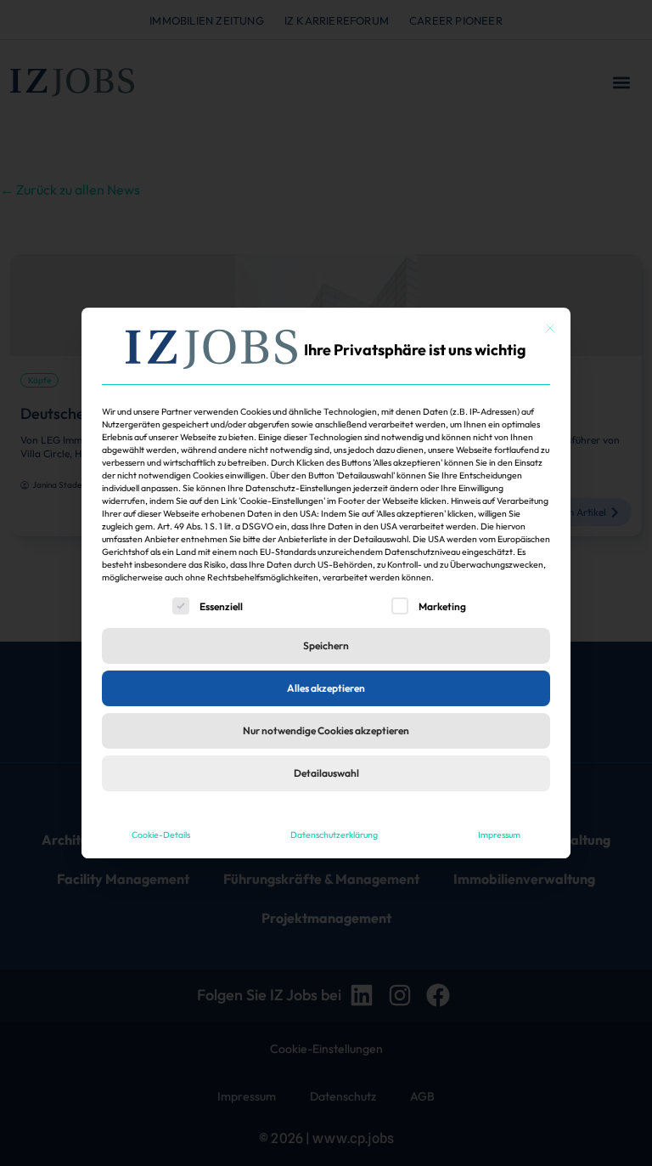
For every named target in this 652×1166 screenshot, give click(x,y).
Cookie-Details (161, 835)
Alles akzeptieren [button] (326, 688)
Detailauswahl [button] (326, 773)
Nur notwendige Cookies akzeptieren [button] (326, 730)
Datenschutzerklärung (334, 835)
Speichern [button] (326, 645)
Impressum (499, 835)
